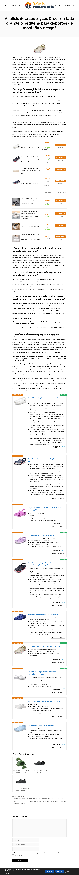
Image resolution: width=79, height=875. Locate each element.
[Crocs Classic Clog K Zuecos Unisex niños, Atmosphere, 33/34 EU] (20, 677)
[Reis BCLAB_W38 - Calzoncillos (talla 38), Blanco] (20, 706)
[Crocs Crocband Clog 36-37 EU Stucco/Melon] (20, 649)
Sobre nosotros (56, 5)
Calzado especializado (20, 796)
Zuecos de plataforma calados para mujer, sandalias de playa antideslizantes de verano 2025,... (31, 226)
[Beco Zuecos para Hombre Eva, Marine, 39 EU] (20, 617)
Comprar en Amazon (58, 450)
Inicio (6, 5)
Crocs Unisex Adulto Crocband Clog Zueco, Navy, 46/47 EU (45, 460)
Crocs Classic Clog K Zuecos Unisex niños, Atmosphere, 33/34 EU (42, 673)
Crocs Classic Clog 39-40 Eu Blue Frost (41, 725)
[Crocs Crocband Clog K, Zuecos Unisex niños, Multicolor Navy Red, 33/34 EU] (20, 567)
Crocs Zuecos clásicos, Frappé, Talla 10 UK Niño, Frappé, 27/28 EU (30, 170)
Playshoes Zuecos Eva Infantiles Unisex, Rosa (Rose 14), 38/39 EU (45, 509)
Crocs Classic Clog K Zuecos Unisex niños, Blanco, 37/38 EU (45, 399)
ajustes (7, 873)
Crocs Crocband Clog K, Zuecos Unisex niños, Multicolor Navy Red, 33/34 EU (43, 564)
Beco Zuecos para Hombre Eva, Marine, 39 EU (43, 614)
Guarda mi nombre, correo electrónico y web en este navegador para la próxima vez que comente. (39, 854)
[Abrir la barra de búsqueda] (74, 5)
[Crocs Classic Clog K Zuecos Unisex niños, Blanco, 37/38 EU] (20, 401)
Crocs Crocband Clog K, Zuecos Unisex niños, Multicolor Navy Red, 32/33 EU (30, 159)
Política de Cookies (12, 870)
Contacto (67, 5)
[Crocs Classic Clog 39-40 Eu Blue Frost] (20, 728)
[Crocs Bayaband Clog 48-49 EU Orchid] (20, 540)
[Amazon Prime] (63, 446)
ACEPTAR (49, 871)
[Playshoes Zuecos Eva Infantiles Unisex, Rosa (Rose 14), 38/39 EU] (20, 513)
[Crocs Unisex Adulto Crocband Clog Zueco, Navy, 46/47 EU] (20, 461)
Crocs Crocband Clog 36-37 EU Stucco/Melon (44, 646)
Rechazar (59, 871)
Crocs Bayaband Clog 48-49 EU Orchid (41, 535)
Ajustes (69, 871)
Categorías (14, 5)
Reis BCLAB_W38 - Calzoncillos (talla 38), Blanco (44, 701)
